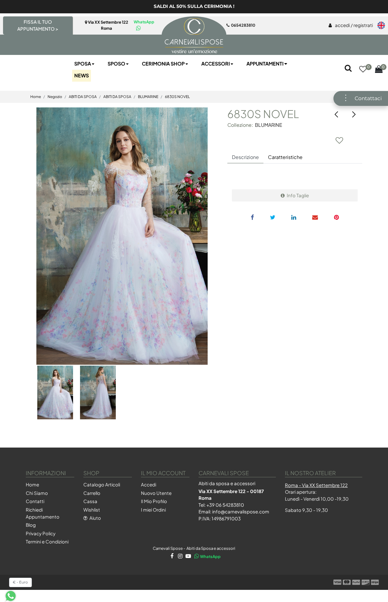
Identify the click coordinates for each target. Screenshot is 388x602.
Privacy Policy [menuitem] (40, 533)
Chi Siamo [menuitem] (37, 493)
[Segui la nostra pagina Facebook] (171, 556)
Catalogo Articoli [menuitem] (101, 484)
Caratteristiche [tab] (285, 157)
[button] (122, 236)
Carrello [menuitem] (91, 493)
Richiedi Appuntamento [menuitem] (42, 513)
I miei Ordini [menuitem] (153, 509)
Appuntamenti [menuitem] (265, 63)
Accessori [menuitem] (216, 63)
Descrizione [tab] (245, 157)
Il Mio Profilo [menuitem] (154, 501)
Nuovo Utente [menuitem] (156, 493)
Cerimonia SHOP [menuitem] (164, 63)
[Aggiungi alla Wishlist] (339, 140)
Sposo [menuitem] (117, 63)
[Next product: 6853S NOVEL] (354, 114)
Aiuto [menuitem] (95, 518)
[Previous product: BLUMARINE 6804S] (336, 114)
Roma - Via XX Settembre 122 (316, 485)
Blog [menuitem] (31, 525)
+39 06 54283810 (225, 505)
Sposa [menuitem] (83, 63)
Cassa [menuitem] (90, 501)
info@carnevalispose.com (240, 511)
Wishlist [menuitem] (91, 509)
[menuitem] (351, 25)
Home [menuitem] (32, 484)
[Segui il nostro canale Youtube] (188, 556)
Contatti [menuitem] (35, 501)
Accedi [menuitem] (148, 484)
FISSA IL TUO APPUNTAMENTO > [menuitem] (37, 25)
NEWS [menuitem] (81, 75)
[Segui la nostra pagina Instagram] (180, 556)
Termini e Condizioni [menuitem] (47, 541)
